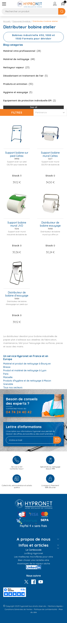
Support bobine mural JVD (16, 224)
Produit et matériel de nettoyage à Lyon (24, 370)
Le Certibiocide (33, 549)
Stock (16, 175)
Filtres (16, 112)
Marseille (8, 377)
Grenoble (8, 384)
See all (33, 107)
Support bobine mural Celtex (50, 154)
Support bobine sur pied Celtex (16, 154)
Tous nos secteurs (12, 387)
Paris (5, 373)
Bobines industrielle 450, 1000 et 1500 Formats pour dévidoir (33, 37)
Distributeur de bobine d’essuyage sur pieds (16, 294)
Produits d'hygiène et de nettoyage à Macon (27, 380)
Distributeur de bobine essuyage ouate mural (50, 224)
